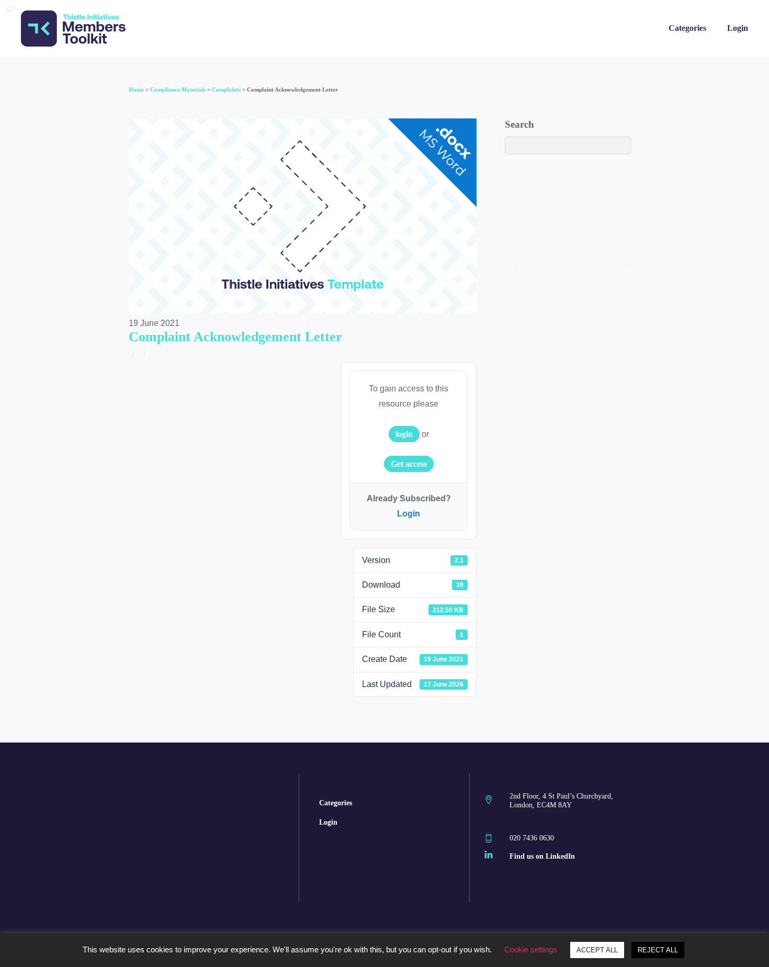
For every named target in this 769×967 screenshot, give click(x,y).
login (404, 434)
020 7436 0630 (532, 838)
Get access (409, 463)
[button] (521, 268)
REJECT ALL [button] (658, 950)
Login (737, 28)
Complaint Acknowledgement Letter (235, 336)
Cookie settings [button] (530, 949)
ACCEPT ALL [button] (597, 950)
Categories (687, 28)
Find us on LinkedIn (542, 856)
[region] (384, 71)
